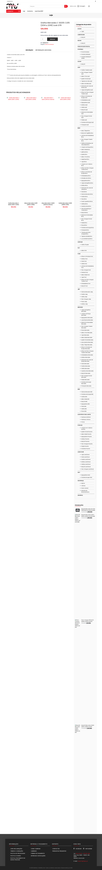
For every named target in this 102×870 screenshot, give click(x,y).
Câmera (83, 485)
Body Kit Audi (84, 109)
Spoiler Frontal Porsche (86, 431)
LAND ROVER (81, 452)
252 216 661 (79, 853)
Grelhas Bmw (84, 204)
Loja (24, 11)
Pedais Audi (84, 120)
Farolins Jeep (84, 294)
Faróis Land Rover (85, 457)
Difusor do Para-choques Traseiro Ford (87, 280)
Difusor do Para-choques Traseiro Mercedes (87, 351)
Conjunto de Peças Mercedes (86, 314)
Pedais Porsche (85, 446)
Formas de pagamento (38, 853)
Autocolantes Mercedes (87, 342)
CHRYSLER (80, 242)
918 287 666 (86, 853)
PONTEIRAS (80, 49)
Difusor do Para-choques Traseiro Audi (87, 93)
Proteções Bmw (85, 230)
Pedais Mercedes (85, 379)
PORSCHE (80, 425)
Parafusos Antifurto (86, 417)
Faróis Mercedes (85, 363)
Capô (82, 31)
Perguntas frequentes (59, 851)
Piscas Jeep (84, 301)
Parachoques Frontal (84, 46)
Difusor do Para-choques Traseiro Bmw (87, 168)
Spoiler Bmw (84, 154)
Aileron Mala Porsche (86, 434)
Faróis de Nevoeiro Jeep (87, 292)
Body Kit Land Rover (86, 466)
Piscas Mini (83, 411)
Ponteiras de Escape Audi (87, 122)
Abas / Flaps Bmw (85, 130)
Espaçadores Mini (85, 404)
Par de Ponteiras (85, 52)
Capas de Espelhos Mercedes (85, 310)
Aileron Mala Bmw (85, 149)
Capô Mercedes (85, 335)
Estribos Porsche (85, 439)
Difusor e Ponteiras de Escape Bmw (86, 172)
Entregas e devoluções (38, 855)
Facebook (79, 848)
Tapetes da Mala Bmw (86, 236)
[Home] (12, 6)
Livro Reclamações (16, 848)
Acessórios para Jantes (84, 414)
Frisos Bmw (84, 199)
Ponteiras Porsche (85, 448)
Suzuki (79, 61)
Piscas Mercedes (85, 330)
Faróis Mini (83, 406)
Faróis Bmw (84, 191)
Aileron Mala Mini (85, 399)
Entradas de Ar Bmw (86, 178)
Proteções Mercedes (86, 386)
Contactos (30, 11)
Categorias (10, 11)
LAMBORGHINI (81, 34)
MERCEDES (80, 307)
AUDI (79, 67)
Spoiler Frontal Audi (85, 78)
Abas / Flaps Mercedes (86, 344)
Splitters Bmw (84, 152)
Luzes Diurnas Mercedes (87, 320)
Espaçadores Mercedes (87, 317)
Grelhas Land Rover (86, 464)
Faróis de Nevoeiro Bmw (87, 194)
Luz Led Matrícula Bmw (86, 238)
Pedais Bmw (84, 222)
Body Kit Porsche (85, 441)
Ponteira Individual (85, 54)
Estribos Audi (84, 105)
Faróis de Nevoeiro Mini (86, 392)
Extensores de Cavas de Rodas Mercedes (87, 360)
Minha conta (73, 6)
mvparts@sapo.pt (83, 861)
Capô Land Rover (85, 454)
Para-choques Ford (86, 270)
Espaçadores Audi (85, 102)
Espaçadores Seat (85, 475)
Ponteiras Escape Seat (86, 477)
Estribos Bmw (84, 185)
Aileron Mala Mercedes (86, 337)
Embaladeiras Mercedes (87, 355)
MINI (79, 389)
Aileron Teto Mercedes (86, 332)
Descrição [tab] (29, 50)
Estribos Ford (84, 259)
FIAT (79, 248)
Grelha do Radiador (49, 44)
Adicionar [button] (13, 207)
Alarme (83, 483)
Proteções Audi (85, 124)
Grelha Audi (84, 107)
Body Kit (83, 37)
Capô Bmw (84, 161)
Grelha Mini (84, 408)
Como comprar (35, 848)
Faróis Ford (83, 261)
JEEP (79, 289)
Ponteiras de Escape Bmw (87, 227)
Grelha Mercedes (85, 368)
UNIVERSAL (80, 495)
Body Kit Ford (84, 286)
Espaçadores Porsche (86, 436)
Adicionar (52, 39)
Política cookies (15, 855)
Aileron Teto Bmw (85, 157)
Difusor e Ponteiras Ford (87, 256)
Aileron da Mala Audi (86, 83)
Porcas (83, 422)
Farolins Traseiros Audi (86, 70)
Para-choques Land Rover (87, 469)
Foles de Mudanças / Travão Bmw (86, 209)
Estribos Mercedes (85, 357)
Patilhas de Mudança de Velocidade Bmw (87, 144)
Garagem (82, 6)
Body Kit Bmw (84, 212)
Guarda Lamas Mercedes (87, 371)
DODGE (79, 28)
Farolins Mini (84, 396)
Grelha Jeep (84, 296)
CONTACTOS (10, 1)
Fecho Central (84, 488)
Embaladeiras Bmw (85, 175)
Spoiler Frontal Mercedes (87, 340)
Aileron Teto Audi (85, 76)
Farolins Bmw (84, 196)
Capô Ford (83, 277)
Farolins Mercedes (85, 366)
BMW (79, 128)
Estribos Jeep (84, 304)
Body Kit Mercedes (85, 373)
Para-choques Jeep (86, 299)
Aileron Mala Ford (85, 275)
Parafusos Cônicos (85, 419)
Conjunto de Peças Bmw (87, 147)
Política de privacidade (17, 853)
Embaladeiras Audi (85, 100)
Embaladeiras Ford (85, 283)
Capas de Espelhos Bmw (87, 183)
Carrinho (34, 851)
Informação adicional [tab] (43, 50)
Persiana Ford (84, 272)
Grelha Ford (84, 263)
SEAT (79, 472)
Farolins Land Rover (85, 459)
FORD (79, 253)
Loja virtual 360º (39, 11)
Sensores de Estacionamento (85, 491)
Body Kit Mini (84, 401)
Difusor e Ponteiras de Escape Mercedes (86, 347)
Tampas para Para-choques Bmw (86, 233)
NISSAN (79, 40)
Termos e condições (16, 851)
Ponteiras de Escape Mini (87, 394)
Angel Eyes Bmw (85, 159)
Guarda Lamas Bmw (86, 206)
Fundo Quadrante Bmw (87, 201)
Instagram (88, 848)
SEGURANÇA (81, 480)
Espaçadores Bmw (85, 180)
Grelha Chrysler (85, 244)
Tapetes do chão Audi (86, 81)
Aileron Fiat (84, 250)
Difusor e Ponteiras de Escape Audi (86, 96)
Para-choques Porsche (86, 444)
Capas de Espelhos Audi (87, 90)
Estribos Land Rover (86, 462)
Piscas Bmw (84, 225)
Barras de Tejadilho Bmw (87, 133)
